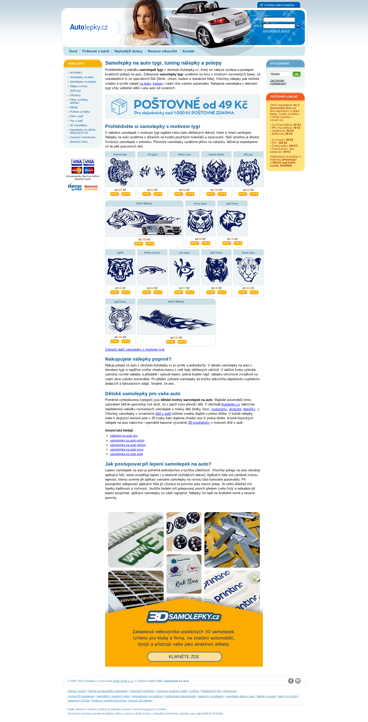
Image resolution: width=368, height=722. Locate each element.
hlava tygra (200, 203)
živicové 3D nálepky (140, 700)
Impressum (230, 690)
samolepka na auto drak (126, 454)
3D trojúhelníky (199, 422)
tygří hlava (232, 203)
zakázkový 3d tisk (79, 700)
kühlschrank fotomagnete (180, 696)
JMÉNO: (258, 19)
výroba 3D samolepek (81, 696)
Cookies (194, 690)
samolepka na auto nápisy (128, 445)
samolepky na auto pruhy (127, 440)
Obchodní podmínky (142, 690)
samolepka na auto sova (126, 449)
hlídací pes (184, 154)
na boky (145, 83)
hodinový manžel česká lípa (109, 700)
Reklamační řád (211, 690)
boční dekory (144, 203)
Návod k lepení (77, 690)
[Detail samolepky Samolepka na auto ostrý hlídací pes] (178, 193)
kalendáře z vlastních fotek (113, 696)
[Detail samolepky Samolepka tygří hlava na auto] (210, 291)
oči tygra (152, 154)
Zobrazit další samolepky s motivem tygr (134, 349)
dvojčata (235, 409)
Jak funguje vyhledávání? (278, 82)
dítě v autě (163, 413)
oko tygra (184, 252)
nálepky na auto (266, 696)
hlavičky (249, 409)
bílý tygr (248, 154)
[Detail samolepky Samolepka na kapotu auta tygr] (114, 193)
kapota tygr (120, 154)
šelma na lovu (152, 252)
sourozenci (219, 409)
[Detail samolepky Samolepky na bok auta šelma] (138, 243)
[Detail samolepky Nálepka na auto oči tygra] (146, 193)
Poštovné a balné (95, 51)
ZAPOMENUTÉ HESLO (276, 31)
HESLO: (258, 26)
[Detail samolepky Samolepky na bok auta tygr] (170, 341)
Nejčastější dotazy (128, 51)
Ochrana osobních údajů (172, 690)
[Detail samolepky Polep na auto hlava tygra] (194, 242)
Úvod (73, 51)
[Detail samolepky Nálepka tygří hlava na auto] (114, 340)
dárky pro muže (287, 696)
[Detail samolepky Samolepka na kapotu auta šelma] (210, 193)
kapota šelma (216, 154)
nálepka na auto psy (124, 436)
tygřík (120, 252)
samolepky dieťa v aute (240, 696)
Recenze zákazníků (162, 51)
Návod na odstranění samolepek (108, 690)
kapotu (158, 83)
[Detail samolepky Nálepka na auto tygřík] (114, 291)
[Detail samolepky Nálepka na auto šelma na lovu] (146, 291)
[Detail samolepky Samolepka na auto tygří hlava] (226, 242)
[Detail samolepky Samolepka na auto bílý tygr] (242, 193)
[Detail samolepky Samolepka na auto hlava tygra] (242, 291)
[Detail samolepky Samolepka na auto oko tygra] (178, 291)
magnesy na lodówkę (211, 696)
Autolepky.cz (230, 404)
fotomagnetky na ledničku (147, 696)
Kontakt (188, 51)
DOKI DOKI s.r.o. (123, 680)
